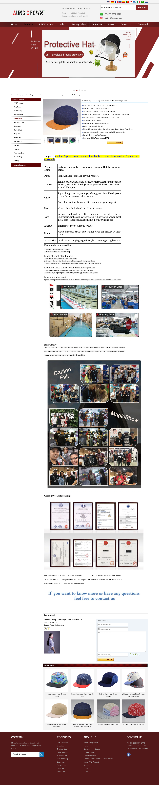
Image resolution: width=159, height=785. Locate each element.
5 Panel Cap (29, 95)
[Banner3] (79, 52)
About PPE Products (91, 762)
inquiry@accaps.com (113, 18)
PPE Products (46, 24)
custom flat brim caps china (100, 156)
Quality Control (89, 752)
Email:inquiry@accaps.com (137, 748)
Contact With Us (90, 755)
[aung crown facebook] (129, 756)
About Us (97, 24)
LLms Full (87, 772)
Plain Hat (17, 149)
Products (28, 24)
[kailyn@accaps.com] (48, 628)
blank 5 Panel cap (41, 95)
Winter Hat (17, 138)
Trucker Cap (18, 111)
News (111, 24)
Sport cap (17, 126)
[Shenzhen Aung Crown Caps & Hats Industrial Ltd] (29, 15)
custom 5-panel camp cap (69, 156)
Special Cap (18, 157)
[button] (74, 90)
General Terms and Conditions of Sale (99, 759)
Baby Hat (17, 134)
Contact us (126, 24)
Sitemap (87, 765)
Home (14, 24)
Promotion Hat (19, 153)
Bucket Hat (18, 130)
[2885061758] (45, 628)
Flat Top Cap (18, 141)
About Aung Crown (91, 743)
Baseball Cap (18, 115)
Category (20, 95)
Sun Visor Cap (19, 122)
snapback (51, 615)
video (62, 24)
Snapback (17, 107)
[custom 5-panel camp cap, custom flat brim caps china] (62, 118)
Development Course (92, 749)
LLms (86, 768)
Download (143, 24)
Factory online (79, 24)
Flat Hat (16, 145)
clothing (16, 161)
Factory (87, 746)
